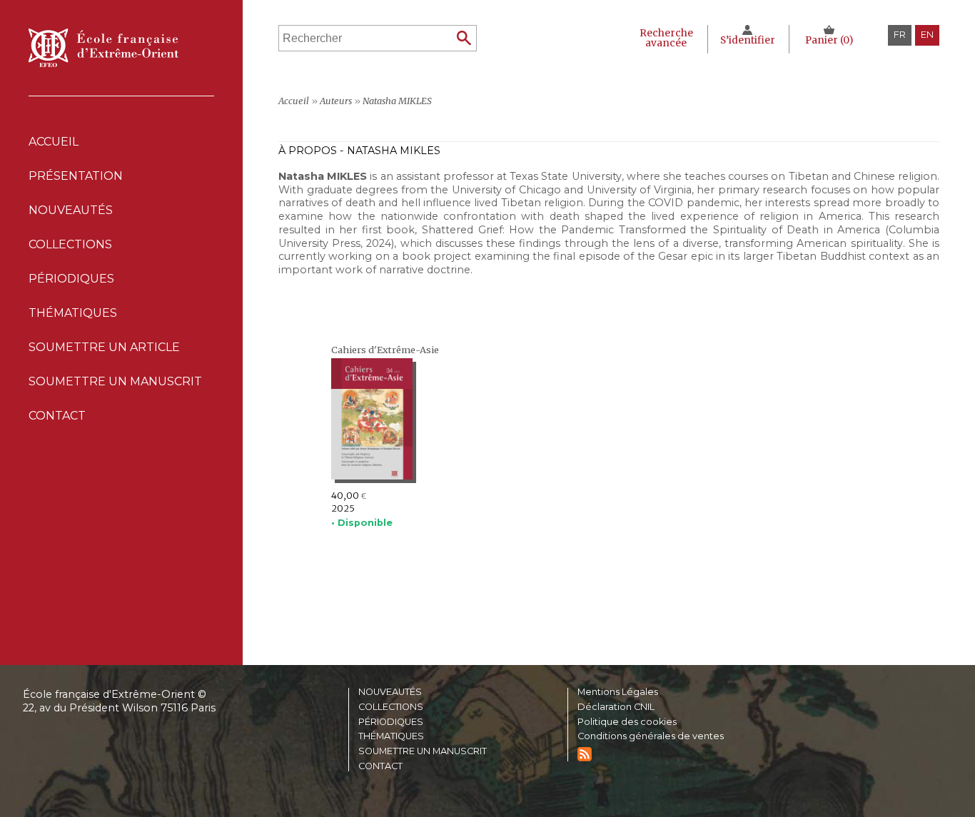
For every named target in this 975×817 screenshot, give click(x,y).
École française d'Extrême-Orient (103, 48)
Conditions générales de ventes (650, 736)
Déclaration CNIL (616, 707)
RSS (584, 754)
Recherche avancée (666, 38)
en (927, 34)
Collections (390, 707)
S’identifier (747, 40)
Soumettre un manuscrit (115, 381)
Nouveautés (71, 210)
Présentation (76, 176)
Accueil (54, 141)
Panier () (829, 40)
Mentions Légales (617, 692)
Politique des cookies (627, 722)
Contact (57, 415)
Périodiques (390, 722)
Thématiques (391, 736)
